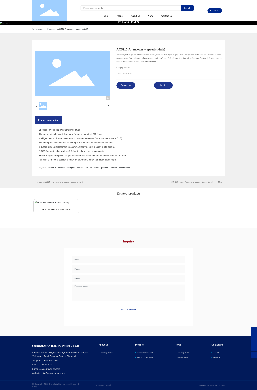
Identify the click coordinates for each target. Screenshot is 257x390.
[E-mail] (254, 336)
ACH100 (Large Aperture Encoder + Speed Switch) (192, 182)
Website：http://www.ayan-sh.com (48, 373)
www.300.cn (215, 385)
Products (51, 29)
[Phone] (254, 342)
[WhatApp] (254, 330)
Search (187, 8)
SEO (223, 385)
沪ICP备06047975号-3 (104, 385)
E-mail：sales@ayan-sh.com (46, 369)
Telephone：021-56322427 (45, 360)
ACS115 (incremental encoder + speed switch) (63, 182)
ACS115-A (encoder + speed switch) (56, 209)
